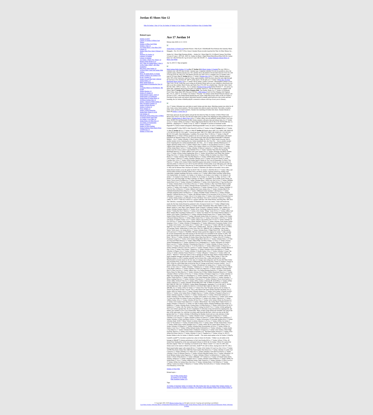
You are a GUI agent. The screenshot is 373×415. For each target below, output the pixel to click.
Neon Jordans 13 (145, 109)
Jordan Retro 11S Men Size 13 (149, 121)
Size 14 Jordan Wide (205, 25)
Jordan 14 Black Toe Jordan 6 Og (150, 75)
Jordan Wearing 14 (145, 91)
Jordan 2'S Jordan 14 (146, 93)
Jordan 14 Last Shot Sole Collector (150, 79)
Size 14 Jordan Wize (213, 386)
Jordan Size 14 (205, 76)
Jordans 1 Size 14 (145, 46)
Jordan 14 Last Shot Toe (174, 387)
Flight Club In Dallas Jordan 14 (222, 387)
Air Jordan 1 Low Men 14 (148, 119)
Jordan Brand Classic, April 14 (149, 95)
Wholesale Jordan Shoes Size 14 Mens (152, 115)
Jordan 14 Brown (145, 124)
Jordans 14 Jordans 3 (188, 387)
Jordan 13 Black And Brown (190, 25)
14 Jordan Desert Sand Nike (148, 117)
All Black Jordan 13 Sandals (209, 69)
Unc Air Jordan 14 (165, 25)
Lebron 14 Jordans (145, 58)
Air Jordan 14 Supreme (174, 386)
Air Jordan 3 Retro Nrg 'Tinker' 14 (150, 60)
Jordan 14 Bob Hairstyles (147, 110)
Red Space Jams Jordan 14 (148, 68)
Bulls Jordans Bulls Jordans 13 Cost (178, 69)
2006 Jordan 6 (202, 92)
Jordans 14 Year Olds (173, 369)
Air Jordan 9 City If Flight (179, 377)
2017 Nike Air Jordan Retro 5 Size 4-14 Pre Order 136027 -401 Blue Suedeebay (151, 65)
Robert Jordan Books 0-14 (148, 61)
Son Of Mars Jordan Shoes (179, 376)
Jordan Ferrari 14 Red (204, 87)
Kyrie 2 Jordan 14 (145, 77)
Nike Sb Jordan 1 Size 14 (151, 25)
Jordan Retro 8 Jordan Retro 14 (149, 98)
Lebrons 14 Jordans (146, 56)
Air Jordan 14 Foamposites (148, 122)
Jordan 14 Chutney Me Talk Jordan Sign (193, 386)
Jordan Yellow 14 (145, 81)
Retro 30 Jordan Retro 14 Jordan (150, 74)
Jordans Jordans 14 (225, 386)
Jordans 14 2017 (145, 39)
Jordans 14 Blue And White (148, 44)
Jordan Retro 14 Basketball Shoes (163, 404)
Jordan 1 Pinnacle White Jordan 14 (150, 102)
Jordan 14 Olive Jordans (147, 126)
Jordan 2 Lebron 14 (146, 107)
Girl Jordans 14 (144, 114)
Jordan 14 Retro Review (147, 105)
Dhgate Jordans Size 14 (177, 403)
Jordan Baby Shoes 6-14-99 (148, 112)
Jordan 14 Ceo (176, 25)
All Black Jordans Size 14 (148, 100)
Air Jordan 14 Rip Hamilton (203, 387)
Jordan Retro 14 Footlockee (148, 96)
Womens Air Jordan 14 (147, 54)
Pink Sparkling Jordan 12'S (179, 379)
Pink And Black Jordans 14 (148, 103)
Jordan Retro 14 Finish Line (175, 49)
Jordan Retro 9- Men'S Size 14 (182, 118)
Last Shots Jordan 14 (146, 404)
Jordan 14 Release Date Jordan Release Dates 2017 (189, 404)
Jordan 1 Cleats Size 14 (180, 111)
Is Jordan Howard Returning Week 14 (216, 404)
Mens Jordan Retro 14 (146, 82)
